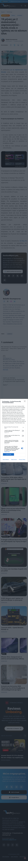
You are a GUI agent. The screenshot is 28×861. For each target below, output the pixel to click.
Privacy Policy (22, 459)
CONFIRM (8, 454)
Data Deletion (6, 459)
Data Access (14, 459)
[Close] (25, 401)
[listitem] (14, 427)
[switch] (22, 431)
